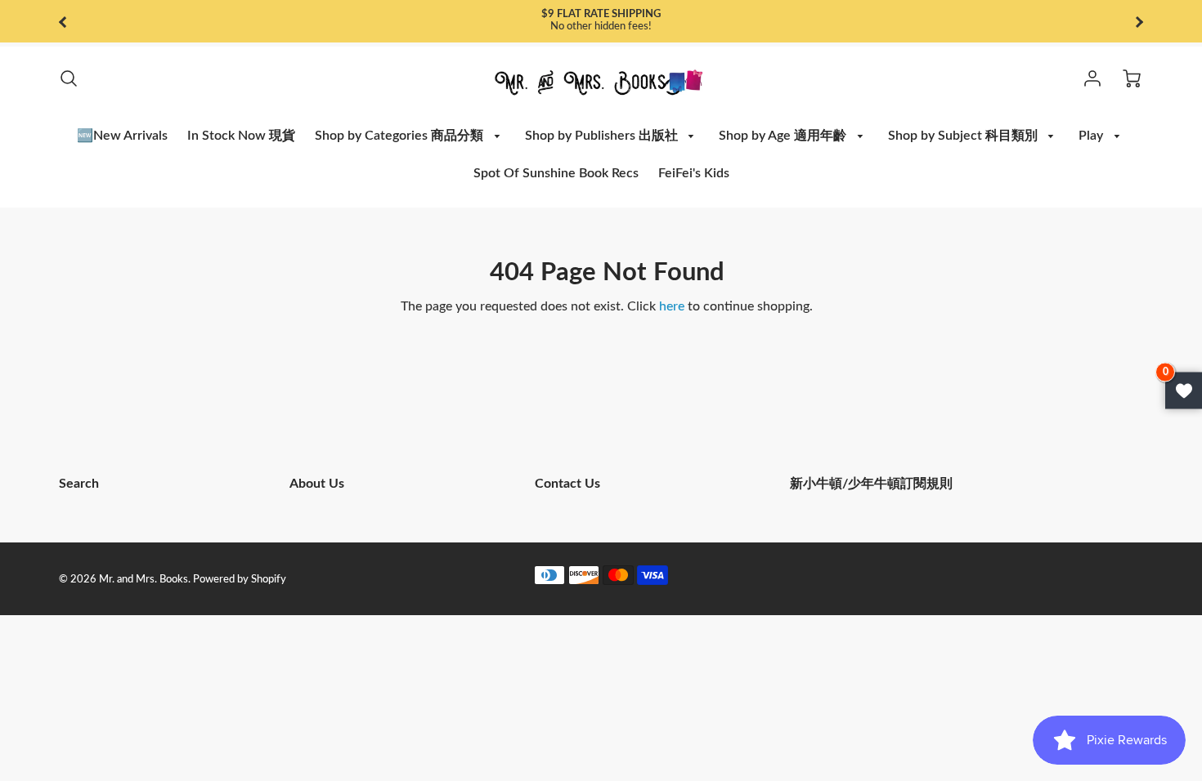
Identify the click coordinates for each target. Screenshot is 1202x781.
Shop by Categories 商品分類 (401, 135)
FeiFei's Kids (693, 173)
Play (1092, 135)
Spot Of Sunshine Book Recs (556, 173)
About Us (316, 483)
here (671, 306)
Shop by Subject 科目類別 (964, 135)
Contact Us (567, 483)
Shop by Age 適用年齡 (784, 135)
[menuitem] (122, 136)
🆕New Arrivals (122, 135)
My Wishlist (1183, 391)
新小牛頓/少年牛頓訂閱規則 (871, 483)
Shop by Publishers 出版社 (603, 135)
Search (79, 483)
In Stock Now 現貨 (241, 135)
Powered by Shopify (239, 579)
